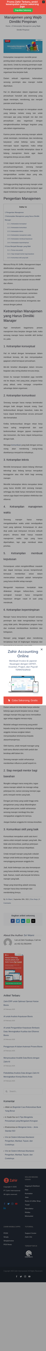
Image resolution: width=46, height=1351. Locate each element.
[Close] (42, 649)
